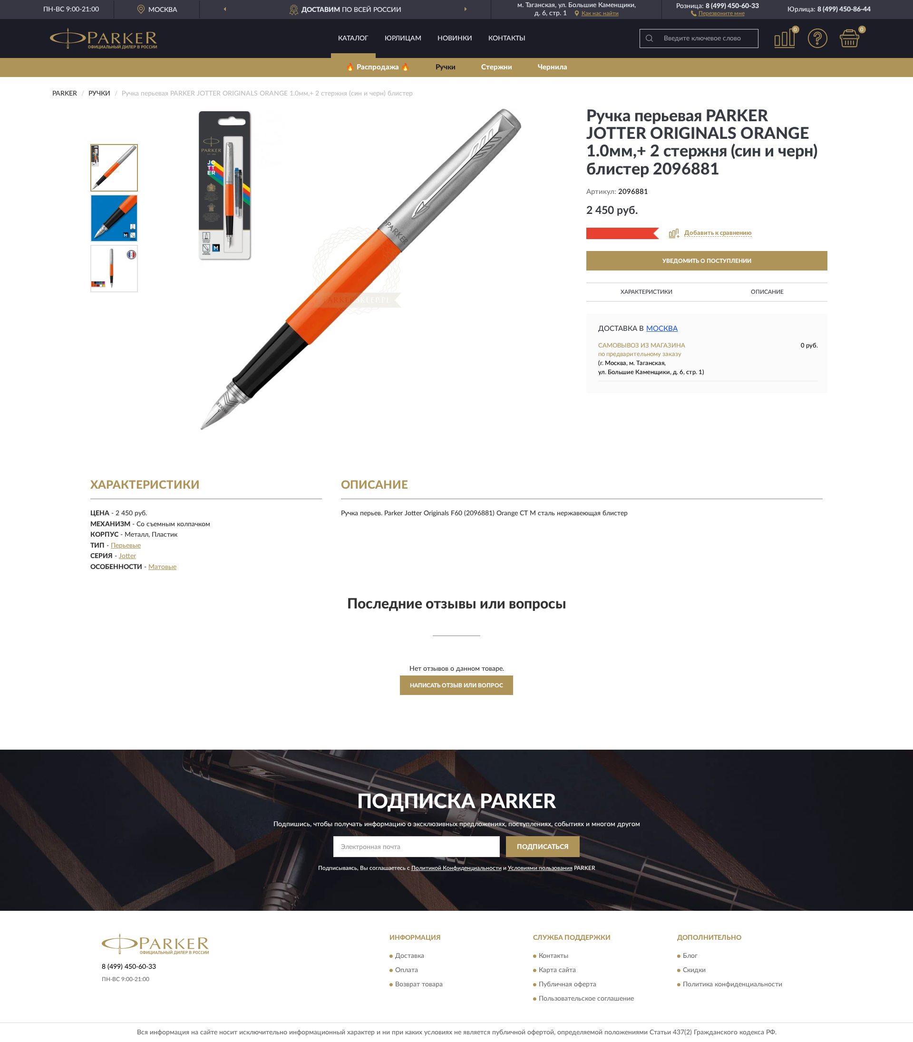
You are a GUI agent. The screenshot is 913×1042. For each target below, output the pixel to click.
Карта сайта (557, 970)
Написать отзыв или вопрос (456, 685)
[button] (718, 13)
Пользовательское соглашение (586, 998)
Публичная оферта (567, 984)
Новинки (454, 38)
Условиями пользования (540, 868)
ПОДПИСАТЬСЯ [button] (543, 847)
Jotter (127, 556)
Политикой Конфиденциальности (456, 868)
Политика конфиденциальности (732, 984)
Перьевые (126, 545)
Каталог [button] (353, 38)
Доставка (409, 956)
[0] (849, 38)
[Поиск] (649, 38)
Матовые (162, 567)
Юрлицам (403, 38)
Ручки (446, 67)
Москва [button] (662, 328)
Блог (690, 956)
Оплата (406, 970)
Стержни (496, 67)
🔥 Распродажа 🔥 (378, 67)
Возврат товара (419, 984)
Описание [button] (767, 292)
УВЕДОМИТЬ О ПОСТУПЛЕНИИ (706, 261)
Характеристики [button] (646, 292)
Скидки (694, 970)
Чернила (552, 67)
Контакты (506, 38)
